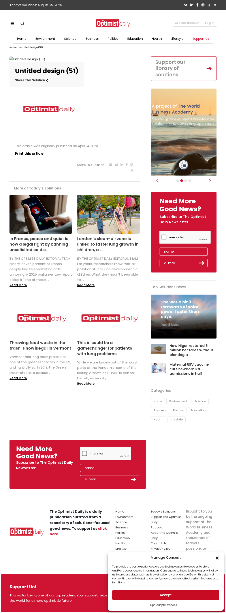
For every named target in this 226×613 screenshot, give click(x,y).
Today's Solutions (163, 511)
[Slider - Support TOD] (185, 180)
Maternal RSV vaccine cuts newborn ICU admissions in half (189, 369)
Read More (18, 285)
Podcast (157, 527)
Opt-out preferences (163, 605)
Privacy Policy (160, 549)
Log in (209, 23)
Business (92, 38)
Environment (45, 38)
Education (135, 38)
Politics (113, 38)
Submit (201, 263)
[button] (217, 557)
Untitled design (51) (31, 47)
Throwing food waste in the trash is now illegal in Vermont (40, 345)
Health (157, 38)
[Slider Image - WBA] (181, 180)
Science (70, 38)
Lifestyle (177, 38)
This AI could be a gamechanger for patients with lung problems (104, 348)
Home (21, 38)
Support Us (200, 38)
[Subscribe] (177, 180)
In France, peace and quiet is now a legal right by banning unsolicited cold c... (38, 244)
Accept (166, 595)
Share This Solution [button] (30, 80)
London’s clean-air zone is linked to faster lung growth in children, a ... (108, 244)
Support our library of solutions (170, 68)
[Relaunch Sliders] (189, 180)
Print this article (29, 153)
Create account (188, 23)
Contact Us (158, 543)
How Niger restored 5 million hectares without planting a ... (191, 350)
